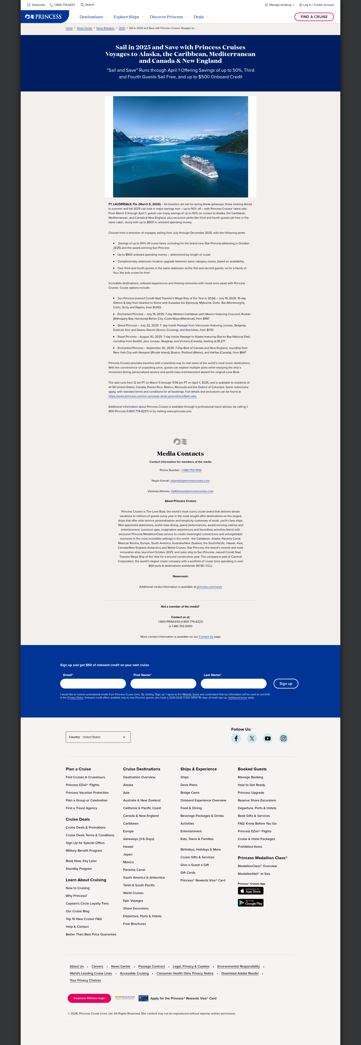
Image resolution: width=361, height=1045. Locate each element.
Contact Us (206, 636)
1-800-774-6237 (64, 5)
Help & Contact (77, 926)
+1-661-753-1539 (191, 470)
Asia (126, 792)
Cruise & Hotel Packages (256, 838)
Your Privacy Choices (85, 980)
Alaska (128, 784)
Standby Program (79, 868)
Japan (127, 854)
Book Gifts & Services (254, 815)
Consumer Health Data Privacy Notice (185, 973)
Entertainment (191, 831)
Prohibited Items (250, 846)
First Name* (142, 675)
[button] (279, 5)
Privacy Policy (75, 698)
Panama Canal (134, 869)
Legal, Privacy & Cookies (191, 966)
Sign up (286, 683)
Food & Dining (191, 808)
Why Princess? (76, 895)
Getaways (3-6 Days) (138, 838)
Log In (307, 5)
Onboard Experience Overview (203, 800)
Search (89, 4)
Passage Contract (151, 966)
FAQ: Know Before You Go (257, 823)
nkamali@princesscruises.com (190, 480)
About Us (77, 966)
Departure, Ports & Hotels (142, 916)
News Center (120, 966)
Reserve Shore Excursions (257, 800)
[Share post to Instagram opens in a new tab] (283, 738)
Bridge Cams (189, 792)
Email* (68, 675)
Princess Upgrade (251, 792)
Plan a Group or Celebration (87, 800)
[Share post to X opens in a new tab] (252, 738)
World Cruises (133, 892)
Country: (74, 737)
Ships (184, 777)
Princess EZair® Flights (82, 784)
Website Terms (190, 694)
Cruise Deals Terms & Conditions (90, 835)
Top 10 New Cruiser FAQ (84, 918)
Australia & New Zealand (141, 800)
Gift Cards (187, 872)
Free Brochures (134, 923)
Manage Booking (250, 777)
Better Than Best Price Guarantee (91, 934)
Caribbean (131, 823)
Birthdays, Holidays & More (200, 849)
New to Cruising (77, 888)
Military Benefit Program (84, 850)
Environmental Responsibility (238, 966)
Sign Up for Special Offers (85, 842)
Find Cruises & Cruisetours (85, 777)
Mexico (128, 862)
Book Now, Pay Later (81, 860)
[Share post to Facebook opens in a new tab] (236, 738)
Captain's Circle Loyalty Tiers (87, 903)
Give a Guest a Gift (194, 864)
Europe (128, 831)
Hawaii (128, 846)
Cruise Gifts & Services (197, 857)
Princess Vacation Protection (87, 792)
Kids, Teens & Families (196, 838)
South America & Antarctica (144, 877)
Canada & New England (141, 815)
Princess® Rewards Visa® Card (202, 880)
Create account (324, 5)
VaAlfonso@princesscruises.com (192, 491)
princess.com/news (209, 587)
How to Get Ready (251, 784)
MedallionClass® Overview (257, 866)
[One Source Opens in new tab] (125, 998)
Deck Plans (188, 784)
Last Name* (212, 675)
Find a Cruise (314, 17)
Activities (187, 823)
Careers (97, 966)
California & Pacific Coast (142, 808)
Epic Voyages (133, 900)
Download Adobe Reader (240, 973)
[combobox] (104, 737)
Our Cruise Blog (77, 911)
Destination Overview (139, 777)
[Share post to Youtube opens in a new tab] (268, 738)
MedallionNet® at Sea (254, 873)
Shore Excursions (136, 908)
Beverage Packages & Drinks (202, 815)
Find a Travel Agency (81, 808)
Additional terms (237, 698)
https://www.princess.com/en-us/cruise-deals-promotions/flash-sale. (152, 396)
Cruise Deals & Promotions (86, 827)
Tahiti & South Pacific (139, 885)
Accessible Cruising (134, 973)
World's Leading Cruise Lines (91, 973)
